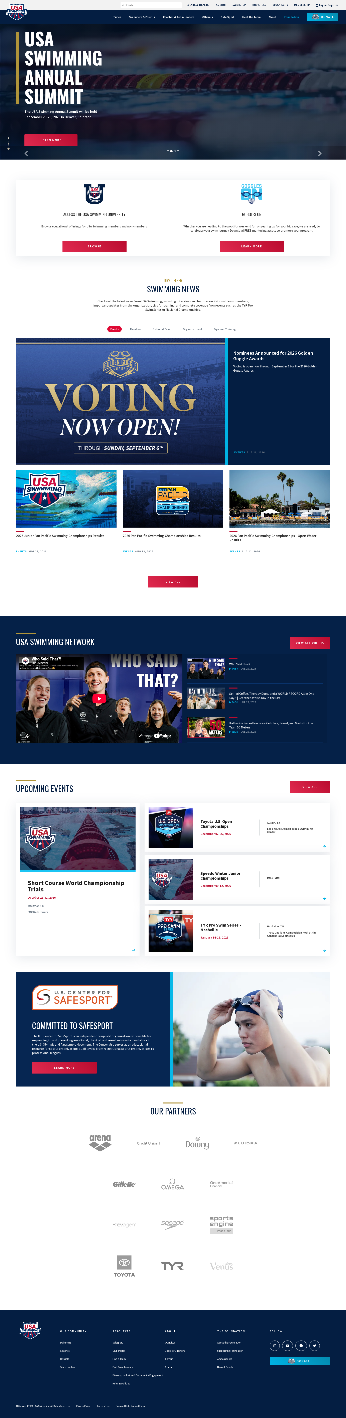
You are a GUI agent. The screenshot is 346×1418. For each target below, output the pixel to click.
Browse (94, 246)
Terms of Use (103, 1405)
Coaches (64, 1351)
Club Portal (119, 1351)
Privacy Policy (83, 1405)
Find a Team (119, 1359)
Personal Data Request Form (130, 1405)
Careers (169, 1359)
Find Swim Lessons (123, 1367)
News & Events (225, 1367)
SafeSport (118, 1342)
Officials (64, 1359)
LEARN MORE (51, 140)
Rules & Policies (121, 1383)
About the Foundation (229, 1342)
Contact (169, 1367)
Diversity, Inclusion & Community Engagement (138, 1375)
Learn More (251, 246)
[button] (26, 153)
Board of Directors (175, 1351)
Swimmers (65, 1342)
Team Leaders (67, 1367)
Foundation (291, 17)
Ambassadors (224, 1359)
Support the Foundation (230, 1351)
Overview (170, 1342)
